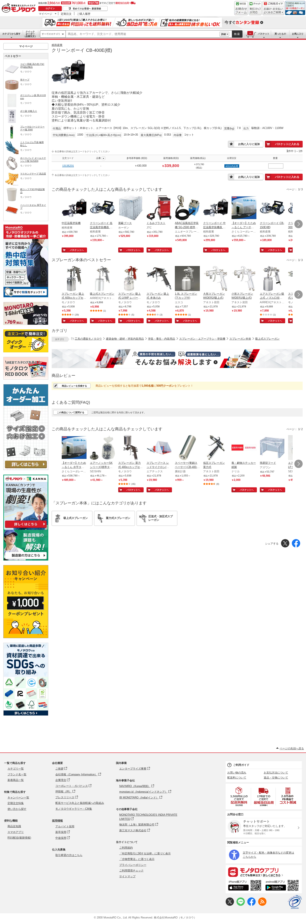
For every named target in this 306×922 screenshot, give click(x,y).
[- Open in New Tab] (239, 796)
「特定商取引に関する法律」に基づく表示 (145, 853)
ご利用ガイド (241, 764)
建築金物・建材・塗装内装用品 (125, 338)
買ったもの (280, 33)
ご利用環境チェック (131, 870)
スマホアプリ (15, 832)
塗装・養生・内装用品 (161, 338)
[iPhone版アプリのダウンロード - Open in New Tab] (245, 886)
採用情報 (57, 820)
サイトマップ (127, 876)
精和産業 (57, 45)
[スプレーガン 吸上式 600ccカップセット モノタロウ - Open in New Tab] (74, 279)
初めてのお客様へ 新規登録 (87, 8)
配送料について (236, 777)
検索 (237, 34)
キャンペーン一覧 (18, 797)
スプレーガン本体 (240, 338)
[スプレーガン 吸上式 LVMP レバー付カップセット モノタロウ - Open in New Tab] (130, 279)
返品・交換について (276, 777)
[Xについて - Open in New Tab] (230, 904)
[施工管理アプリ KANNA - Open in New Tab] (25, 528)
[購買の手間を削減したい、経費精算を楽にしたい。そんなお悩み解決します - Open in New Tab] (177, 358)
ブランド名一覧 (16, 774)
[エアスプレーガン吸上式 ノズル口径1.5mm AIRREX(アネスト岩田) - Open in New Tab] (272, 279)
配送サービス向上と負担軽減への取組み (79, 802)
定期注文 (66, 13)
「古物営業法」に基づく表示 (136, 859)
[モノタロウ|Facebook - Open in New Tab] (251, 904)
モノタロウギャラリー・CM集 (73, 808)
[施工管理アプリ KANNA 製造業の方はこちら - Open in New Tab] (25, 559)
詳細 (223, 34)
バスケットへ (77, 250)
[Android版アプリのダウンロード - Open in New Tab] (283, 886)
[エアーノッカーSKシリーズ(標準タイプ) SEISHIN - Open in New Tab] (102, 448)
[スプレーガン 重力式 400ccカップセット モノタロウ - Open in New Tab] (130, 448)
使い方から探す (16, 809)
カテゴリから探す (11, 33)
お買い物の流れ (236, 772)
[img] (19, 8)
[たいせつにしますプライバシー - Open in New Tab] (295, 902)
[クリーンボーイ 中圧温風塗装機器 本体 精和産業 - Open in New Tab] (215, 208)
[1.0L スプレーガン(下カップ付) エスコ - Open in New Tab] (187, 279)
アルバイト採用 (64, 826)
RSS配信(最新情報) (19, 837)
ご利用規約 (126, 847)
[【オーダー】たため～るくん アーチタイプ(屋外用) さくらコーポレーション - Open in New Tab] (243, 208)
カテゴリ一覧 (15, 768)
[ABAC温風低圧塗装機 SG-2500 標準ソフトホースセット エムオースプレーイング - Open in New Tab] (187, 208)
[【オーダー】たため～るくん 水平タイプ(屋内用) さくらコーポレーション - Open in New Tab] (74, 448)
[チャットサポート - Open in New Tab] (255, 8)
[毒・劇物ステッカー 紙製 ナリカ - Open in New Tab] (243, 448)
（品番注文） (30, 33)
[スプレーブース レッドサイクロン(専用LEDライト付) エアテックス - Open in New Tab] (159, 448)
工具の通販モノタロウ (88, 338)
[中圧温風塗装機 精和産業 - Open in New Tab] (74, 208)
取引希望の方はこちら (68, 855)
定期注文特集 (15, 803)
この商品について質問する (70, 412)
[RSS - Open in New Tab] (262, 904)
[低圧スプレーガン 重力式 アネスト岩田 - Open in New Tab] (215, 448)
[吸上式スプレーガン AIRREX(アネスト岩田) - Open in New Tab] (102, 279)
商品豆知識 (14, 826)
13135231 (68, 165)
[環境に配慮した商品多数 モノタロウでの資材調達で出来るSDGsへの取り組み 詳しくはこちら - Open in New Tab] (25, 714)
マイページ (45, 13)
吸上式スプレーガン (267, 338)
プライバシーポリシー (132, 864)
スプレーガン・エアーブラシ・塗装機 (202, 338)
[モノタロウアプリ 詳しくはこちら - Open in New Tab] (264, 872)
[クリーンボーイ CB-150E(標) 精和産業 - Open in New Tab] (272, 208)
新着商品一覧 (15, 780)
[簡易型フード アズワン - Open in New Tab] (272, 448)
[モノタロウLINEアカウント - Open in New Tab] (240, 904)
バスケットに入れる (287, 144)
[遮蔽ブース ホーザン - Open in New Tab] (130, 208)
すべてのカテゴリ (51, 34)
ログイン (50, 8)
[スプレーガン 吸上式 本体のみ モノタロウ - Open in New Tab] (159, 279)
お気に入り (298, 33)
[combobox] (142, 34)
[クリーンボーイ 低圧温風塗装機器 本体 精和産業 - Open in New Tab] (102, 208)
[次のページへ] (298, 224)
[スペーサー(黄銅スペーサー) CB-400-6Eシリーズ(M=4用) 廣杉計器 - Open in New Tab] (187, 448)
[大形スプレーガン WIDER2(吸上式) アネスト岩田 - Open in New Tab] (215, 279)
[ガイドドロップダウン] (273, 11)
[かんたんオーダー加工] (25, 469)
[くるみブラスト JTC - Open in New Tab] (159, 208)
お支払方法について (276, 772)
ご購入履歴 (83, 13)
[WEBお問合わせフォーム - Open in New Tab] (241, 8)
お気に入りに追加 (249, 144)
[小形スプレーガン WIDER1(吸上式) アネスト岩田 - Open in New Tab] (243, 279)
